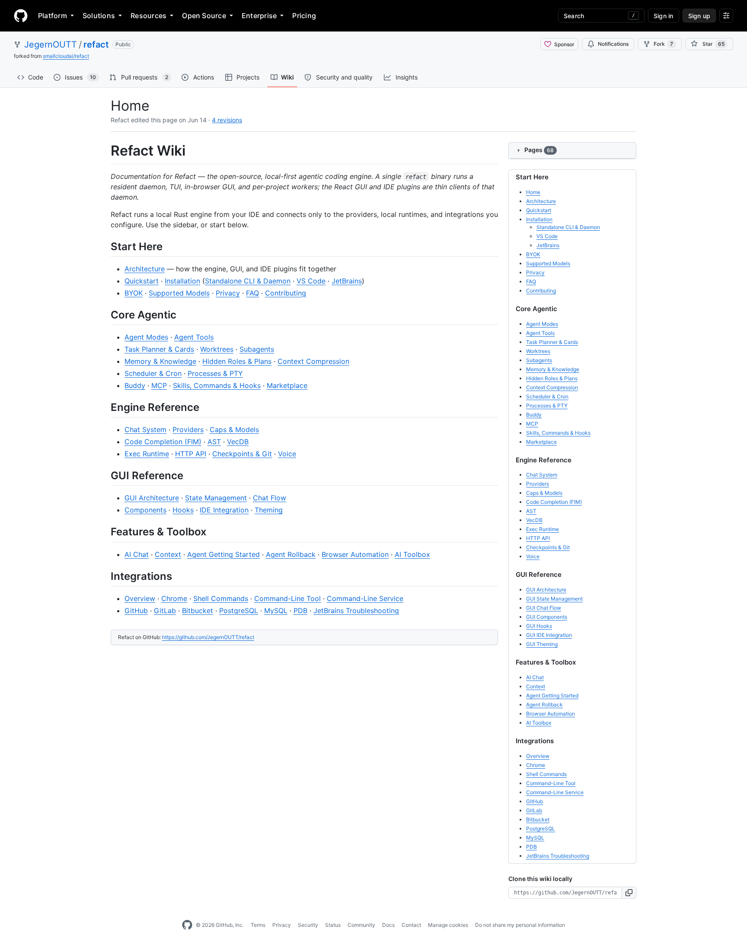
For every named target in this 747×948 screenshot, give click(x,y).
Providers (188, 429)
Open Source (204, 15)
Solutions (99, 15)
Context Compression (313, 361)
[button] (629, 893)
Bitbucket (197, 610)
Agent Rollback (291, 554)
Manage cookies (448, 925)
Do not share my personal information (520, 925)
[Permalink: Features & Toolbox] (105, 532)
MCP (159, 385)
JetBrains (347, 281)
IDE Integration (224, 510)
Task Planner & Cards (159, 349)
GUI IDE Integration (549, 635)
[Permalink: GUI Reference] (105, 475)
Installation (182, 281)
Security (308, 925)
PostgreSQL (238, 610)
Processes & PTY (215, 373)
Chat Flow (269, 497)
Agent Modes (146, 337)
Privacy (228, 293)
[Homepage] (21, 15)
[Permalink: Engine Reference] (105, 407)
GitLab (165, 610)
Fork (663, 44)
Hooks (183, 510)
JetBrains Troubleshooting (356, 610)
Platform (52, 15)
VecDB (238, 441)
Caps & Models (234, 429)
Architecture (144, 268)
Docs (388, 925)
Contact (411, 925)
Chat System (145, 429)
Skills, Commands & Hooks (217, 385)
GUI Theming (542, 644)
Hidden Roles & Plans (236, 361)
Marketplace (287, 385)
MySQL (275, 610)
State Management (216, 497)
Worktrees (216, 349)
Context (168, 554)
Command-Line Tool (287, 598)
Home (533, 192)
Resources (148, 15)
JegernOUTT (50, 44)
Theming (269, 510)
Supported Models (179, 293)
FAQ (252, 293)
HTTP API (190, 453)
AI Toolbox (412, 554)
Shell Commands (220, 598)
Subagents (256, 349)
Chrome (174, 598)
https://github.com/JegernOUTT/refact (208, 637)
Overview (139, 598)
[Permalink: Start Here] (105, 246)
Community (361, 925)
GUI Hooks (539, 626)
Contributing (285, 293)
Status (333, 925)
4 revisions (227, 120)
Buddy (134, 385)
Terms (258, 925)
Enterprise (259, 15)
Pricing (304, 15)
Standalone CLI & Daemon (247, 281)
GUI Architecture (151, 497)
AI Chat (136, 554)
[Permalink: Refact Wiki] (105, 151)
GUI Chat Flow (543, 607)
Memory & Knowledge (160, 361)
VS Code (311, 281)
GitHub (136, 610)
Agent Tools (194, 337)
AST (214, 441)
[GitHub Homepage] (187, 925)
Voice (287, 453)
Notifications (613, 44)
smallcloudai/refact (66, 56)
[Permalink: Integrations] (105, 576)
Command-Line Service (365, 598)
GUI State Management (554, 598)
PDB (300, 610)
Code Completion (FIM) (162, 441)
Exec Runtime (146, 453)
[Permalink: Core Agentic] (105, 315)
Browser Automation (355, 554)
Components (145, 510)
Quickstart (141, 281)
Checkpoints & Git (242, 453)
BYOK (133, 293)
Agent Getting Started (223, 554)
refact (96, 44)
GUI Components (546, 617)
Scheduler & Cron (153, 373)
